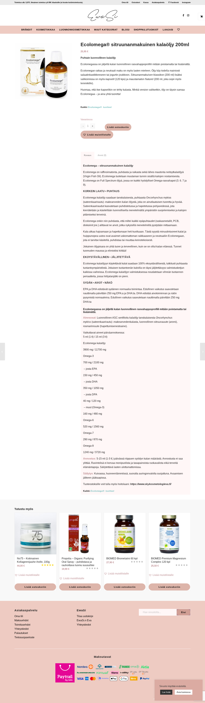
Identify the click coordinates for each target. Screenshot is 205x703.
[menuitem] (125, 2)
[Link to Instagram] (188, 15)
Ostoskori (136, 2)
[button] (97, 135)
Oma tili (125, 2)
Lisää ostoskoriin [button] (35, 587)
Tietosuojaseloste (24, 637)
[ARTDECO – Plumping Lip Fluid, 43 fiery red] (2, 351)
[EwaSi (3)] (102, 15)
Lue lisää (166, 692)
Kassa (145, 2)
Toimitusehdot (22, 624)
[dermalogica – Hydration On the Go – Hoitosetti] (202, 351)
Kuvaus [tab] (87, 155)
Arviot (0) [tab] (102, 155)
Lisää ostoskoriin (118, 127)
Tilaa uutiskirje (85, 616)
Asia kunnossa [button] (183, 692)
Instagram (186, 2)
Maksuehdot (21, 620)
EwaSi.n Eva (84, 620)
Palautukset (21, 633)
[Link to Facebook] (183, 15)
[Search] (184, 30)
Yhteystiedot (21, 628)
